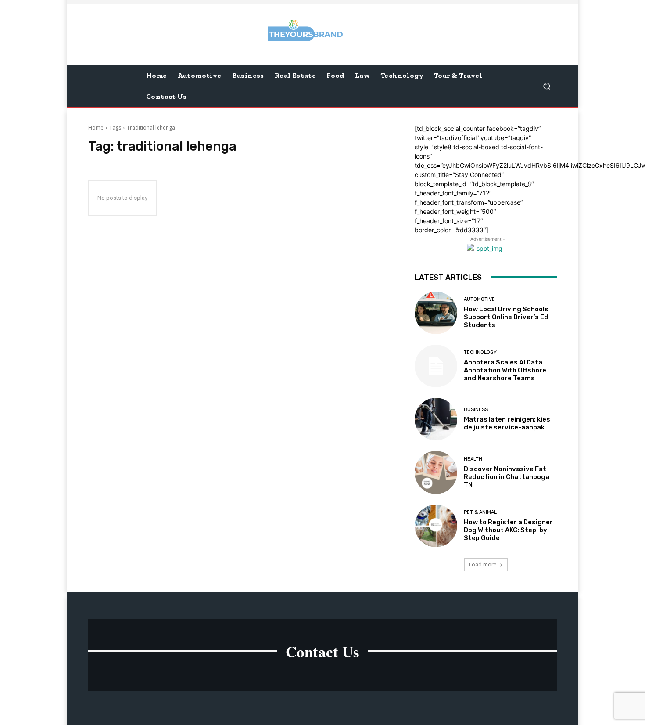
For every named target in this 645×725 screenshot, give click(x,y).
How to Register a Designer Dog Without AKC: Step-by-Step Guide (508, 530)
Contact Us (322, 651)
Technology (480, 352)
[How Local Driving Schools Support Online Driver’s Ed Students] (436, 313)
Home (96, 127)
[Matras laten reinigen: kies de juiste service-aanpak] (436, 419)
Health (473, 459)
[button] (546, 86)
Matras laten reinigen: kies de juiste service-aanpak (507, 423)
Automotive (479, 299)
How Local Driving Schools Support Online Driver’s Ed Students (506, 317)
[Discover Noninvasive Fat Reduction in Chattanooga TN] (436, 472)
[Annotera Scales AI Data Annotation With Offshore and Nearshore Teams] (436, 366)
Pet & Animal (480, 512)
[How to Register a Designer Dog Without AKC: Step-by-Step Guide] (436, 526)
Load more (483, 564)
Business (476, 409)
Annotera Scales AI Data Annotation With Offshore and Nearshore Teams (505, 370)
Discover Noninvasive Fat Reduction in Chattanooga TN (506, 477)
